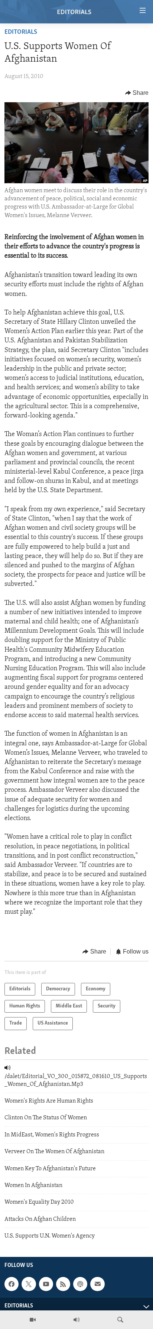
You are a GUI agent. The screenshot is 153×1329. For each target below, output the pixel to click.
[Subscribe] (97, 1284)
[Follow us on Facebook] (11, 1284)
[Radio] (76, 1319)
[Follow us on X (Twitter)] (29, 1284)
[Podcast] (80, 1284)
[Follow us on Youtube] (46, 1284)
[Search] (120, 1319)
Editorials (20, 32)
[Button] (137, 93)
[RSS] (63, 1284)
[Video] (33, 1319)
